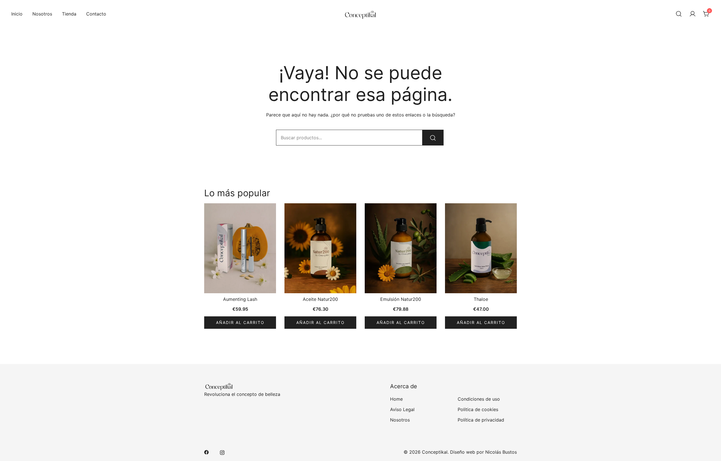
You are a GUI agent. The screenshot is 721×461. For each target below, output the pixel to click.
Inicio (17, 14)
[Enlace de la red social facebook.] (206, 452)
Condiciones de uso (479, 399)
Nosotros (42, 14)
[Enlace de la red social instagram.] (222, 452)
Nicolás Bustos (501, 452)
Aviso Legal (402, 409)
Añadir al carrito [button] (240, 322)
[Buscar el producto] (433, 137)
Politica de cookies (478, 409)
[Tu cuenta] (692, 14)
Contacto (96, 14)
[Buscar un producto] (678, 14)
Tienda (69, 14)
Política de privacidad (481, 420)
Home (396, 399)
